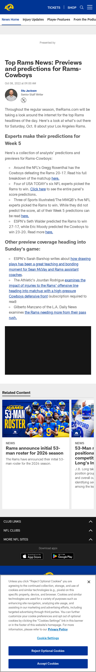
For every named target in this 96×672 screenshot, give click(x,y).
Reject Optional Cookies (48, 651)
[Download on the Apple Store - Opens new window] (31, 557)
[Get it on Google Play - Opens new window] (62, 558)
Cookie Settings (48, 638)
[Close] (89, 582)
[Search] (81, 7)
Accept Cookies (48, 663)
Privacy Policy (58, 629)
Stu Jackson (29, 90)
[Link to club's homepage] (9, 5)
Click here (38, 189)
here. (55, 178)
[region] (48, 623)
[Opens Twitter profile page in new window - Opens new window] (23, 100)
